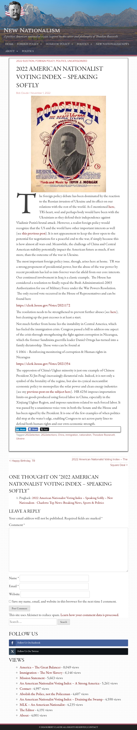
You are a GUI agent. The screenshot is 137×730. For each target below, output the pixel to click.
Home (9, 44)
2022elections (49, 434)
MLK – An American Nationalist (42, 704)
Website (14, 594)
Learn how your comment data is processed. (89, 615)
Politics (83, 44)
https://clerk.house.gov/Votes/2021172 (43, 305)
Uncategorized (77, 60)
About (10, 51)
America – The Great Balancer (40, 667)
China (61, 434)
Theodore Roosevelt (104, 434)
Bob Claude (22, 93)
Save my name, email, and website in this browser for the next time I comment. (64, 601)
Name (14, 578)
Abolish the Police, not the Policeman (45, 694)
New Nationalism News (112, 44)
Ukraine (20, 438)
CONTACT (92, 727)
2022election (32, 434)
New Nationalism (32, 30)
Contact (25, 688)
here (111, 206)
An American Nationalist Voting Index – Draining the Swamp (61, 699)
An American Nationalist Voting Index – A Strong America (59, 683)
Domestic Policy (58, 44)
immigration (71, 434)
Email (14, 586)
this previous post (33, 233)
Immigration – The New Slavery (41, 672)
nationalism (85, 434)
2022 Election (25, 60)
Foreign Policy (28, 44)
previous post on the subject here (49, 391)
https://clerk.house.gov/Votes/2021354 (43, 363)
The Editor (27, 710)
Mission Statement (32, 678)
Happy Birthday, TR (23, 461)
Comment (17, 525)
